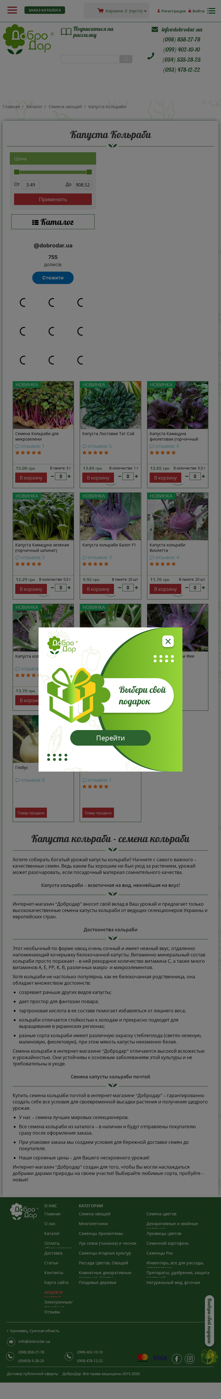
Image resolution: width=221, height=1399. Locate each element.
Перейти (110, 737)
